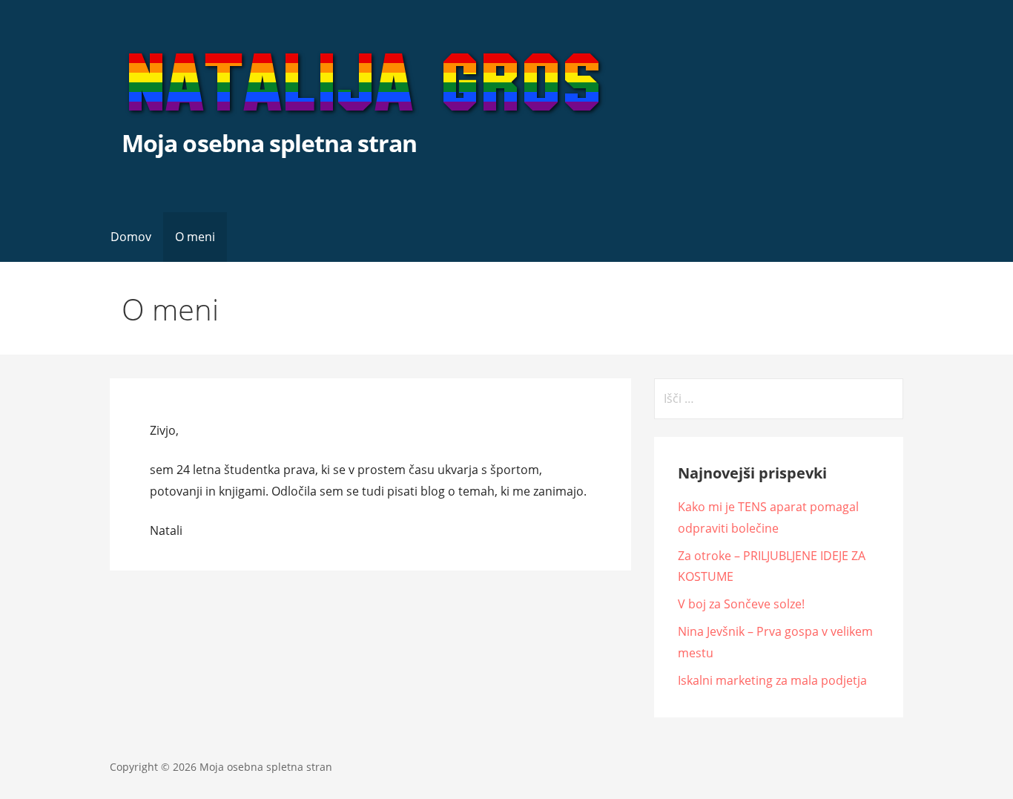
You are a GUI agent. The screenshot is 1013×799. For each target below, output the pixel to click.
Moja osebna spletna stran (269, 143)
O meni (195, 236)
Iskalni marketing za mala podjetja (772, 680)
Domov (130, 236)
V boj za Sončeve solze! (741, 604)
